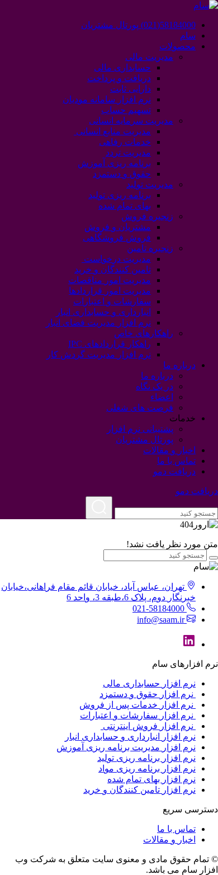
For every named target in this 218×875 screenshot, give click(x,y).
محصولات (177, 46)
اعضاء (161, 397)
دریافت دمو (174, 471)
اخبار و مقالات (169, 450)
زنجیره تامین (150, 248)
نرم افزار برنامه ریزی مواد (147, 768)
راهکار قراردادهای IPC (109, 344)
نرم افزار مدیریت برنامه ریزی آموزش (126, 747)
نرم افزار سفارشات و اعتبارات (138, 715)
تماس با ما (176, 460)
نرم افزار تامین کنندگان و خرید (139, 789)
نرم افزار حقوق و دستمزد (147, 694)
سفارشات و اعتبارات (112, 301)
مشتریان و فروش (117, 227)
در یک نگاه (154, 386)
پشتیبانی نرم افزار (140, 429)
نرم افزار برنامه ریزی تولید (146, 758)
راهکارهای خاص (143, 333)
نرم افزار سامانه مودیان (107, 99)
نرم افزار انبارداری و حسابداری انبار (130, 736)
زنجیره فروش (147, 216)
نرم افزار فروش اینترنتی (148, 726)
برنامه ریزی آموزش (114, 163)
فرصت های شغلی (139, 407)
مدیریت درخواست (116, 259)
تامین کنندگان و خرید (112, 269)
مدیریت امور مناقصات (109, 280)
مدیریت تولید (149, 184)
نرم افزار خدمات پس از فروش (137, 704)
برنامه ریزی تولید (119, 195)
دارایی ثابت (130, 88)
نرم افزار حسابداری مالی (149, 683)
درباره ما (179, 365)
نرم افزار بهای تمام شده (151, 779)
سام (188, 35)
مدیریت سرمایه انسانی (131, 120)
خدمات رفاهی (125, 142)
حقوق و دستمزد (122, 173)
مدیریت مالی (149, 57)
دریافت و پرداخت (119, 78)
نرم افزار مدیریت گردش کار (98, 354)
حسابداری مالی (122, 67)
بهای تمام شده (124, 205)
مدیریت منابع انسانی (112, 131)
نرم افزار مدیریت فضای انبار (98, 322)
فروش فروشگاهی (117, 237)
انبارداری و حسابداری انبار (103, 312)
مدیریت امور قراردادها (110, 290)
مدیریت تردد (128, 152)
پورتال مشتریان (144, 439)
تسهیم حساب (126, 110)
